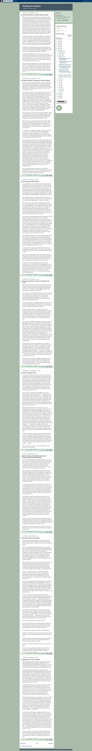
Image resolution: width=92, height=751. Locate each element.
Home (37, 743)
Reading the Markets (32, 6)
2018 (59, 41)
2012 (59, 92)
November (61, 53)
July (60, 80)
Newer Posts (23, 743)
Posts (59, 28)
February (61, 89)
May (60, 83)
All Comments (61, 30)
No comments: (42, 74)
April (60, 85)
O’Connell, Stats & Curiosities (65, 74)
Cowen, (29, 372)
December (61, 51)
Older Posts (50, 743)
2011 (59, 94)
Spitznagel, (31, 659)
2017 (59, 43)
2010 (59, 96)
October (60, 55)
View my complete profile (63, 20)
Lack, (30, 181)
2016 (59, 45)
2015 (59, 46)
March (60, 87)
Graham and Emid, (36, 80)
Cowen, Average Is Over (64, 69)
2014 (59, 48)
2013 (59, 50)
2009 (59, 98)
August (60, 78)
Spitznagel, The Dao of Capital (65, 76)
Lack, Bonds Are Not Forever (65, 64)
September (61, 56)
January (60, 90)
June (60, 82)
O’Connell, (31, 538)
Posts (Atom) (29, 746)
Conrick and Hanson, (35, 15)
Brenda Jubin (60, 15)
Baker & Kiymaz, (34, 456)
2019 (59, 39)
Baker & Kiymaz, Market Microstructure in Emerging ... (65, 72)
